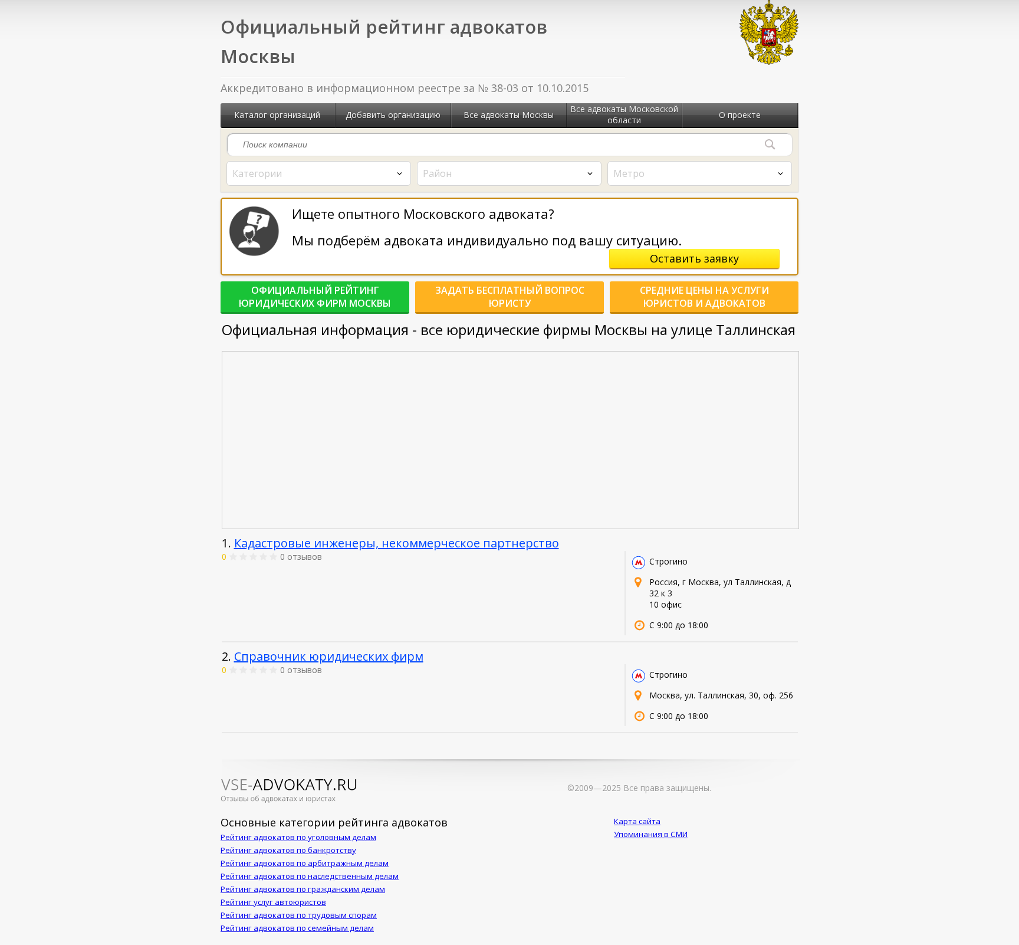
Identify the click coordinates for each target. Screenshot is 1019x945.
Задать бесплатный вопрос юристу (509, 297)
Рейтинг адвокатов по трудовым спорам (299, 915)
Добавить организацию (393, 114)
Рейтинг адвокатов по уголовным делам (298, 837)
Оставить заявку (694, 258)
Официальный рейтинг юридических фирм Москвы (315, 297)
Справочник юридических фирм (328, 656)
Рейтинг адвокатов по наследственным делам (310, 876)
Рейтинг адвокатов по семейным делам (297, 928)
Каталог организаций (277, 114)
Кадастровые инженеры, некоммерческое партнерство (396, 543)
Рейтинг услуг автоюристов (273, 902)
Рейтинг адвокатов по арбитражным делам (305, 863)
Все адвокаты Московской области (624, 114)
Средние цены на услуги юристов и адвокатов (704, 297)
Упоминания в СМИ (651, 834)
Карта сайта (637, 821)
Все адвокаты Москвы (509, 114)
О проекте (740, 114)
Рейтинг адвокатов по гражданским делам (303, 889)
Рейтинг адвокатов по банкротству (288, 850)
